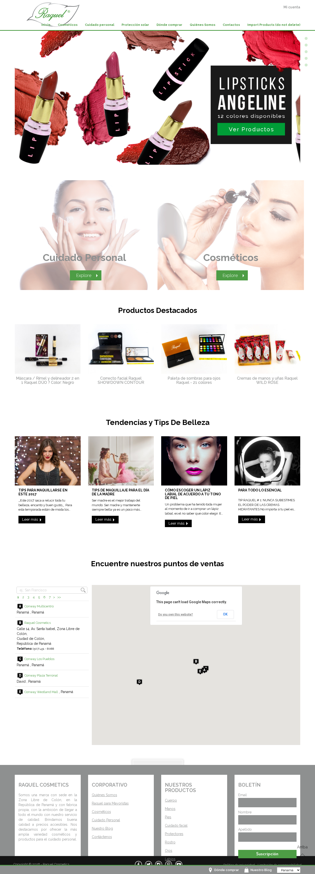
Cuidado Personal (84, 257)
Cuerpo (171, 800)
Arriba (302, 847)
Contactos (231, 25)
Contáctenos (102, 837)
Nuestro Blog (261, 870)
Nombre (245, 812)
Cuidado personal (99, 25)
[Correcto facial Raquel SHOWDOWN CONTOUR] (121, 349)
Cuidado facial (176, 825)
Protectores (174, 834)
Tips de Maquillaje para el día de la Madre (120, 492)
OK (225, 614)
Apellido (245, 829)
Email (242, 795)
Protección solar (135, 25)
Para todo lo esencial (260, 490)
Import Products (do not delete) (273, 25)
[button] (204, 670)
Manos (170, 809)
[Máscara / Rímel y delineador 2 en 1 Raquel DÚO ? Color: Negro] (48, 349)
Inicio (45, 25)
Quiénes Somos (202, 25)
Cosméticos (68, 25)
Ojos (168, 851)
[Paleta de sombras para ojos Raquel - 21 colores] (194, 349)
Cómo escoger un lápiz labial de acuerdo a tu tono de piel (193, 494)
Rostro (170, 842)
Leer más (30, 519)
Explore (84, 275)
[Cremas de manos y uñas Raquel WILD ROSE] (267, 349)
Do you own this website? (175, 614)
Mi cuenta (292, 7)
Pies (168, 817)
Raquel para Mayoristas (110, 803)
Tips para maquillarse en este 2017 (42, 492)
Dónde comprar (226, 870)
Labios (170, 859)
